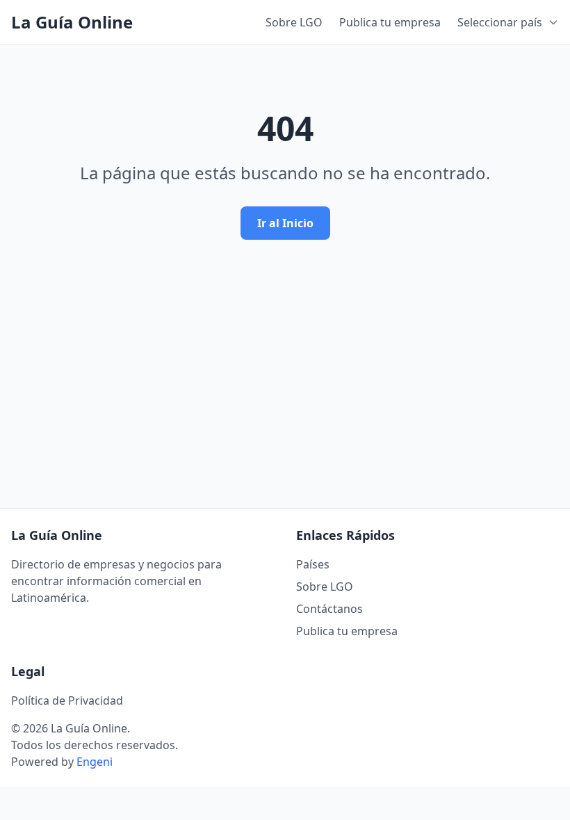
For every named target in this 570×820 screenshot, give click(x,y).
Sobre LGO (294, 22)
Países (312, 564)
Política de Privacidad (67, 700)
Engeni (94, 761)
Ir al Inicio (285, 223)
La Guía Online (72, 22)
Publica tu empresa (390, 22)
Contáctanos (329, 608)
